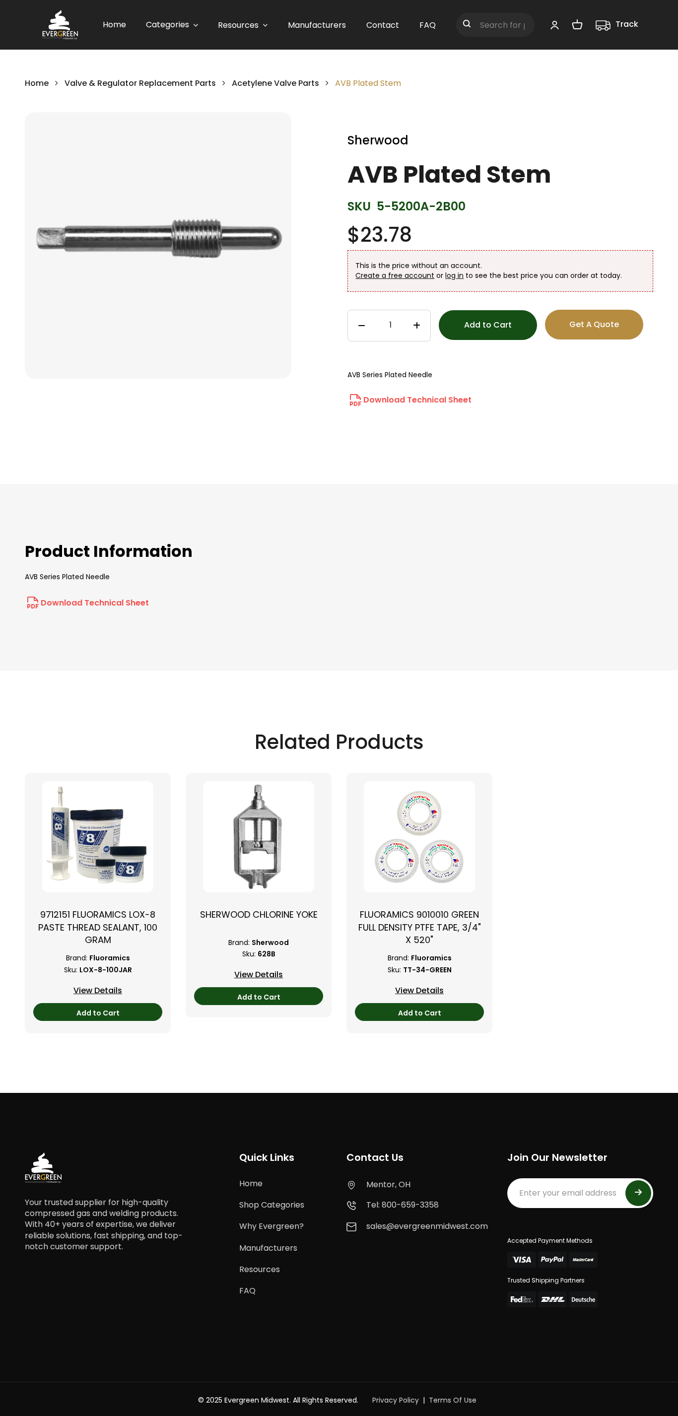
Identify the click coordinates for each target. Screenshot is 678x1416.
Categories (167, 24)
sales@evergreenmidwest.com (427, 1226)
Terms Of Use (452, 1400)
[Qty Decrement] (361, 326)
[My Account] (554, 25)
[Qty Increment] (416, 326)
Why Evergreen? (271, 1226)
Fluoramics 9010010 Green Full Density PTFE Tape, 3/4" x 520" (419, 926)
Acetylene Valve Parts (275, 83)
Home (37, 83)
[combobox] (495, 25)
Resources (259, 1269)
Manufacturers (268, 1248)
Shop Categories (271, 1205)
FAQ (247, 1290)
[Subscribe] (638, 1193)
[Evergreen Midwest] (60, 25)
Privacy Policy (395, 1400)
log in (454, 275)
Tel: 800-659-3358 (402, 1205)
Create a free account (394, 275)
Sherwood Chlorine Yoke (259, 914)
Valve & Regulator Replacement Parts (141, 83)
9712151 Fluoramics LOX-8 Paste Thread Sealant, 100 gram (97, 926)
